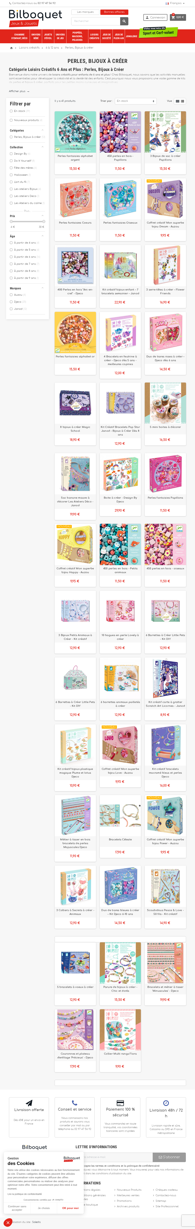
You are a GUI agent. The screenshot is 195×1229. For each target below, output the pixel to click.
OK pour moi (70, 1208)
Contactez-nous (166, 1195)
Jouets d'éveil (48, 36)
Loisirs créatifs (94, 36)
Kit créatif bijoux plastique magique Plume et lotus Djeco (75, 773)
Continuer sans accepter (17, 1208)
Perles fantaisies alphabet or (75, 356)
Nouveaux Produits (129, 1190)
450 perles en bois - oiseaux (165, 568)
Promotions (124, 1201)
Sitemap (161, 1201)
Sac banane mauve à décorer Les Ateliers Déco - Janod (75, 502)
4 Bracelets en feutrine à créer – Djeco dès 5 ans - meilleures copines (120, 360)
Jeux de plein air (119, 36)
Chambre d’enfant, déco (19, 36)
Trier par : (106, 101)
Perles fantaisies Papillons (165, 498)
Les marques (85, 12)
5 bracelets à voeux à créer (75, 987)
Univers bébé (35, 36)
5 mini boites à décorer (165, 427)
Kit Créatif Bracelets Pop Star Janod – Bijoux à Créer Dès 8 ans (120, 431)
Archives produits (128, 1206)
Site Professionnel (167, 1206)
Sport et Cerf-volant (158, 31)
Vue (169, 101)
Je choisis (44, 1208)
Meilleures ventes (128, 1195)
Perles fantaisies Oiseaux (120, 222)
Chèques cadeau (167, 1190)
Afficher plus (19, 91)
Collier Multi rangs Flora (120, 1054)
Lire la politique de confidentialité (25, 1194)
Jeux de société (106, 36)
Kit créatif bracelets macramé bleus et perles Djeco (165, 773)
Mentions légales (89, 1190)
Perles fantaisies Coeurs (75, 222)
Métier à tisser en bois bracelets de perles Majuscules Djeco (75, 843)
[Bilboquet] (35, 18)
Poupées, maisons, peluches (77, 36)
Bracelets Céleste (120, 839)
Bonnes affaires (114, 12)
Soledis (36, 1222)
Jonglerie (131, 36)
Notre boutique (88, 1205)
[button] (8, 1222)
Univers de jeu (60, 36)
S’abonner (171, 1157)
